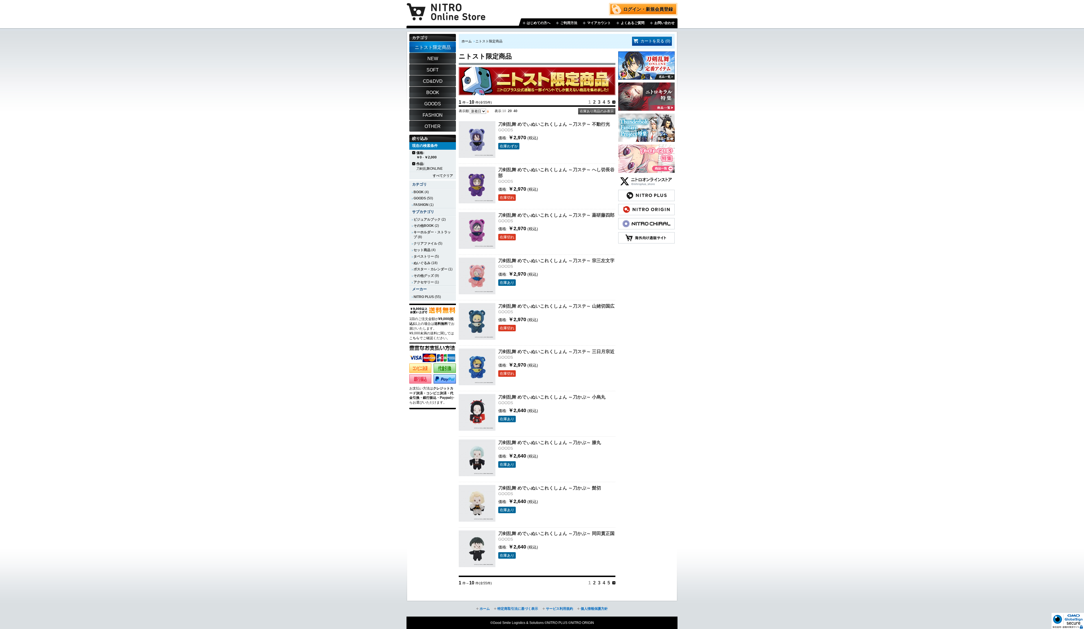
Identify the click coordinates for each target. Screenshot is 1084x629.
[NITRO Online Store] (646, 235)
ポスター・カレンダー (430, 269)
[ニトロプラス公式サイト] (646, 192)
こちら (414, 338)
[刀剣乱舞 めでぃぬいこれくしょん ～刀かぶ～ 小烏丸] (477, 412)
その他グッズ (424, 276)
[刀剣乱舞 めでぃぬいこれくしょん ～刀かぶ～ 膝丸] (477, 457)
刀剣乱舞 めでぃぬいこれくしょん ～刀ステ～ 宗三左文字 (556, 260)
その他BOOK (424, 226)
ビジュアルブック (427, 219)
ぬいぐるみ (422, 263)
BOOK (419, 192)
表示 (498, 111)
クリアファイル (425, 243)
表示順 (464, 111)
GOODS (420, 198)
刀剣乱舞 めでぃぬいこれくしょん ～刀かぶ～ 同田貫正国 (556, 533)
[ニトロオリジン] (646, 206)
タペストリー (424, 256)
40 (515, 111)
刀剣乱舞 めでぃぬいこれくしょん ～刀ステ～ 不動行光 (554, 124)
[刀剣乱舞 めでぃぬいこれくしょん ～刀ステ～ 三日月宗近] (477, 367)
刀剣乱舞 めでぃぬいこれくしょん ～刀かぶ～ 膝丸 (549, 442)
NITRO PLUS (424, 297)
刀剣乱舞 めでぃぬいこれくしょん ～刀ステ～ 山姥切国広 (556, 305)
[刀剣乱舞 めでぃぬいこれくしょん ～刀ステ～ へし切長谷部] (477, 185)
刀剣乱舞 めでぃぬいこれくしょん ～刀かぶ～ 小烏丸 (552, 396)
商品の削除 (414, 152)
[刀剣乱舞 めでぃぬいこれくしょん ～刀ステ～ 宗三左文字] (477, 276)
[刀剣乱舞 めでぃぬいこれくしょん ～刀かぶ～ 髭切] (477, 503)
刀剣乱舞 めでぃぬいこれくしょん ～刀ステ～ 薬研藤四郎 (556, 214)
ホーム (467, 41)
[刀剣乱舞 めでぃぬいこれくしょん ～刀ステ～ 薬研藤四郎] (477, 230)
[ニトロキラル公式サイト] (646, 221)
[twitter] (646, 178)
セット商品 (422, 250)
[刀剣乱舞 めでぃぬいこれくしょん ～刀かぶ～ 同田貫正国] (477, 548)
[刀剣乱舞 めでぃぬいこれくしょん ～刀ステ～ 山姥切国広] (477, 321)
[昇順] (488, 111)
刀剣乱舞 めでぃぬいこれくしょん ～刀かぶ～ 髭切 (549, 487)
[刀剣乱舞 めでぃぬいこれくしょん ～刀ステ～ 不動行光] (477, 139)
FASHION (421, 205)
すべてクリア (443, 176)
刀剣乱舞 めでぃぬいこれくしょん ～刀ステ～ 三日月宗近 (556, 351)
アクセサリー (424, 282)
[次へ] (613, 102)
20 (510, 111)
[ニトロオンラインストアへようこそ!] (446, 7)
